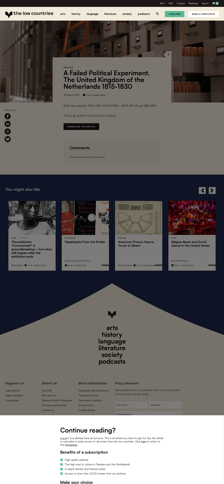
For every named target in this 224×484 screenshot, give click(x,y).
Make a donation (202, 14)
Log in (63, 438)
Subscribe (175, 14)
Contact (181, 3)
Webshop (193, 3)
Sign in (205, 3)
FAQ (171, 3)
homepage (71, 444)
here (143, 441)
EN (161, 3)
